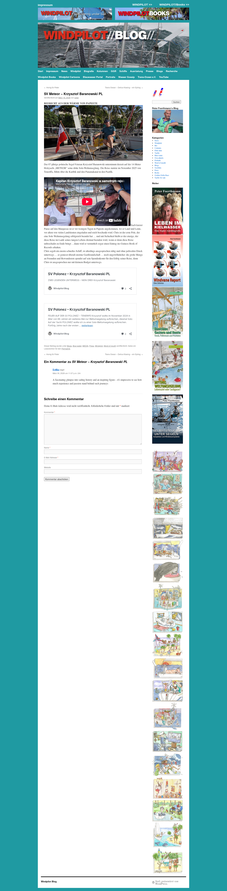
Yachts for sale (160, 177)
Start (40, 71)
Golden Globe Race (162, 175)
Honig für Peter (51, 87)
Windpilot (75, 71)
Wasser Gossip (126, 77)
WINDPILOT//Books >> (174, 4)
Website (47, 467)
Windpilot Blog (49, 881)
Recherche (171, 71)
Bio (156, 145)
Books (157, 172)
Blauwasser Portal (93, 77)
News (64, 71)
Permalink (66, 348)
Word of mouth (110, 345)
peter (76, 97)
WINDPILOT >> (142, 4)
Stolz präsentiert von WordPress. (166, 882)
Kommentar (49, 412)
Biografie (89, 71)
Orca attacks (159, 158)
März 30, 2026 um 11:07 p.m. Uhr (67, 373)
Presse (149, 71)
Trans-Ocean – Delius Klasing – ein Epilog (124, 87)
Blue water (77, 345)
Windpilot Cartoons (69, 77)
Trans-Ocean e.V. (147, 77)
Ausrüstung (136, 71)
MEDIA (85, 345)
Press (91, 345)
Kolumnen (102, 71)
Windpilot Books (47, 77)
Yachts (157, 153)
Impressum (45, 5)
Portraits (110, 77)
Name (47, 447)
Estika (56, 369)
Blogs (159, 71)
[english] (154, 96)
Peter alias (158, 150)
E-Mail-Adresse (51, 457)
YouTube (163, 77)
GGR (113, 71)
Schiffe (123, 71)
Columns (158, 148)
